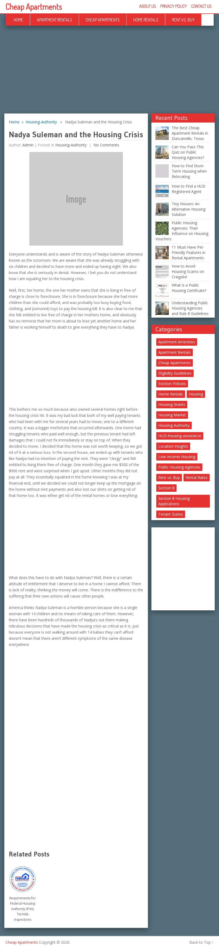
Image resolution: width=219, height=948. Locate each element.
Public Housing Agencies (179, 467)
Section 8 (166, 487)
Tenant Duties (170, 514)
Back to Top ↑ (201, 942)
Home (18, 19)
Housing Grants (171, 404)
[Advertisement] (109, 73)
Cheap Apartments (34, 6)
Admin (27, 144)
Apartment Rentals (54, 19)
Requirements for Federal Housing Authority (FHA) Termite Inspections (22, 909)
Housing (196, 394)
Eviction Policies (172, 383)
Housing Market (172, 414)
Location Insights (173, 446)
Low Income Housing (176, 456)
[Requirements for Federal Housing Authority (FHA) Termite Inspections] (22, 877)
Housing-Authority (41, 121)
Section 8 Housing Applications (174, 501)
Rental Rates (197, 477)
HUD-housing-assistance (179, 435)
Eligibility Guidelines (174, 373)
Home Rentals (145, 19)
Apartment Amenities (176, 341)
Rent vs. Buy (183, 19)
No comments (105, 144)
